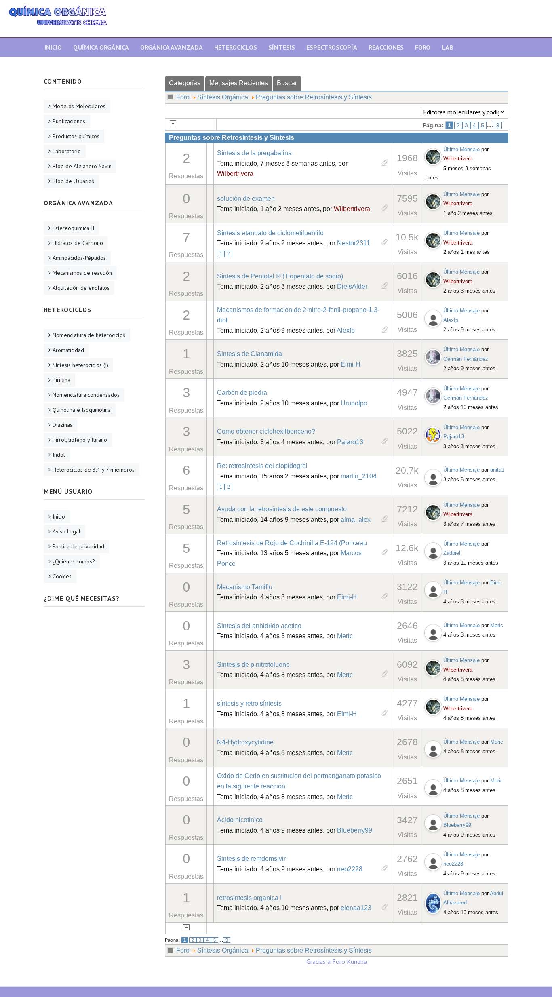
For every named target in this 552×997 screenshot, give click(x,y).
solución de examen (246, 198)
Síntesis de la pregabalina (254, 153)
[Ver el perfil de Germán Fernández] (433, 355)
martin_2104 (359, 476)
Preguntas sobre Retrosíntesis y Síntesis (314, 97)
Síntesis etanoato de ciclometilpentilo (270, 233)
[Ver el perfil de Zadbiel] (433, 549)
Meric (345, 635)
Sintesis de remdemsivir (251, 858)
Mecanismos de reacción (82, 272)
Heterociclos (235, 47)
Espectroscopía (331, 47)
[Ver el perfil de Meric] (433, 631)
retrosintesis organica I (249, 897)
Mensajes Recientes (238, 83)
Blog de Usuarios (73, 181)
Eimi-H (350, 364)
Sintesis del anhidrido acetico (259, 625)
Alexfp (346, 330)
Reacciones (386, 47)
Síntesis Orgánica (222, 97)
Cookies (62, 576)
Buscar (287, 83)
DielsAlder (352, 286)
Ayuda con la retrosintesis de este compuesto (282, 509)
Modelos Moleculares (79, 106)
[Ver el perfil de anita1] (433, 475)
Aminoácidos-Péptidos (79, 257)
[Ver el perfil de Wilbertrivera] (433, 155)
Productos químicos (76, 136)
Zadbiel (451, 553)
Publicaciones (69, 121)
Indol (59, 454)
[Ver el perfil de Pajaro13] (433, 433)
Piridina (61, 380)
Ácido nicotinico (240, 819)
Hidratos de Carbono (78, 243)
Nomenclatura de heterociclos (89, 335)
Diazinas (62, 424)
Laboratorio (67, 151)
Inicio (53, 47)
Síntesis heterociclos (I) (80, 365)
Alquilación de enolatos (81, 287)
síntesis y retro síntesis (249, 703)
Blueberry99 (354, 830)
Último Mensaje (461, 149)
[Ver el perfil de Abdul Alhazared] (433, 901)
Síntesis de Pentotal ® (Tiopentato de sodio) (280, 276)
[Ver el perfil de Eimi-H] (433, 588)
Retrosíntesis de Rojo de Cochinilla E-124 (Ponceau (292, 543)
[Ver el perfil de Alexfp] (433, 316)
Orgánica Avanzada (171, 47)
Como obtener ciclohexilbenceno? (266, 431)
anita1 (497, 470)
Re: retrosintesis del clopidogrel (262, 465)
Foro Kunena (349, 961)
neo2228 (349, 869)
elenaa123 (356, 907)
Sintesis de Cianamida (249, 353)
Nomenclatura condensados (86, 394)
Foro (422, 47)
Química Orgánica (101, 47)
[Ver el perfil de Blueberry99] (433, 821)
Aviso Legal (66, 531)
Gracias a (318, 961)
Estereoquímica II (73, 228)
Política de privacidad (78, 546)
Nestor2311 (353, 243)
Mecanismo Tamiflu (244, 587)
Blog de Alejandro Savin (82, 166)
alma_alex (356, 519)
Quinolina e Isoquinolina (82, 409)
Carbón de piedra (242, 392)
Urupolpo (354, 403)
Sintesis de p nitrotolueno (253, 664)
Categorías (184, 83)
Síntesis (281, 47)
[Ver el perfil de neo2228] (433, 860)
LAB (447, 47)
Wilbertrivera (235, 173)
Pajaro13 (350, 441)
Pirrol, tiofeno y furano (80, 439)
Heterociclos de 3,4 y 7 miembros (94, 469)
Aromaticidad (68, 350)
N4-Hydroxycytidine (245, 742)
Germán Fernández (465, 359)
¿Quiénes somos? (74, 561)
